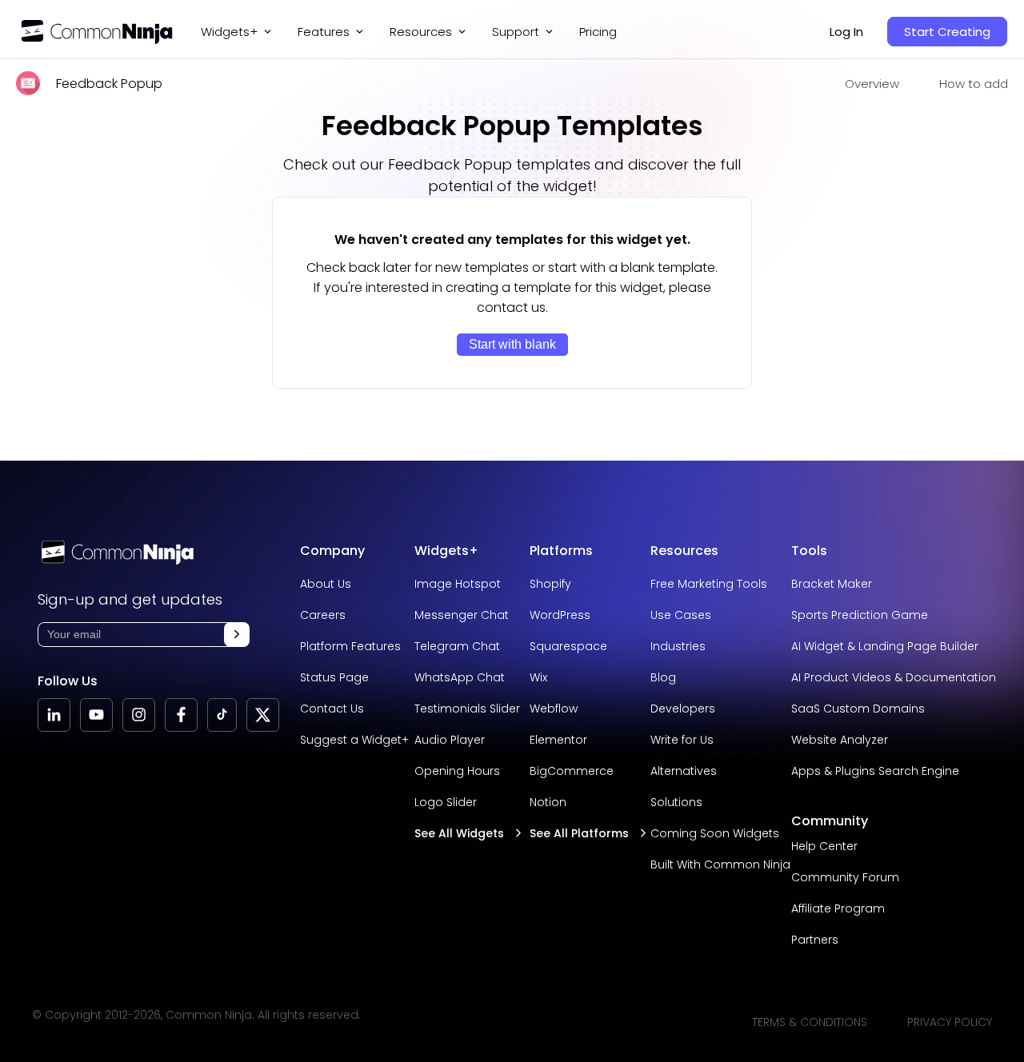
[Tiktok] (222, 715)
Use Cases (680, 615)
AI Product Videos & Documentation (893, 677)
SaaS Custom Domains (858, 709)
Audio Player (449, 740)
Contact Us (332, 709)
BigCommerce (572, 771)
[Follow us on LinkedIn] (54, 715)
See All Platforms (579, 833)
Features (324, 31)
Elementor (558, 740)
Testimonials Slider (467, 709)
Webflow (554, 709)
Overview (872, 83)
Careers (323, 615)
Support (515, 31)
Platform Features (350, 646)
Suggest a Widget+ (354, 740)
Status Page (334, 677)
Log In (846, 31)
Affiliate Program (838, 908)
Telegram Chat (457, 646)
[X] (262, 715)
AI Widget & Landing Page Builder (884, 646)
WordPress (560, 615)
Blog (663, 677)
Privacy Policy (949, 1022)
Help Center (824, 846)
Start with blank (512, 344)
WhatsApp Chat (459, 677)
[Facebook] (181, 715)
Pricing (598, 31)
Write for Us (682, 740)
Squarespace (568, 646)
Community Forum (845, 877)
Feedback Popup (109, 83)
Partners (814, 940)
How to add (973, 83)
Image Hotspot (457, 584)
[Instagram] (138, 715)
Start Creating (947, 31)
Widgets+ (229, 31)
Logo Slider (445, 802)
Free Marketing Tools (708, 584)
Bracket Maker (831, 584)
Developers (682, 709)
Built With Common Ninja (720, 864)
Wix (538, 677)
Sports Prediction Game (859, 615)
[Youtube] (96, 715)
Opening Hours (457, 771)
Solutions (676, 802)
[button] (237, 634)
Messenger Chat (461, 615)
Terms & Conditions (809, 1022)
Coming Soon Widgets (714, 833)
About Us (325, 584)
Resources (684, 550)
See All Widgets (459, 833)
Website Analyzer (839, 740)
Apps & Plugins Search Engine (875, 771)
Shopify (550, 584)
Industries (678, 646)
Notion (548, 802)
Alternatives (683, 771)
